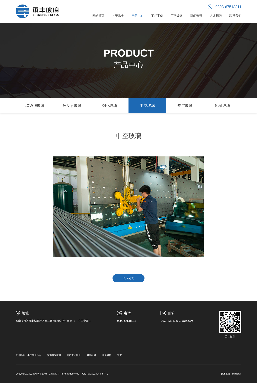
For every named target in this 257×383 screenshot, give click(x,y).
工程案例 (157, 15)
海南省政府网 (54, 355)
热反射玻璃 (72, 105)
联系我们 (235, 15)
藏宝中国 (91, 355)
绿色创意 (106, 355)
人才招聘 (216, 15)
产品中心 (138, 15)
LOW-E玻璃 (34, 105)
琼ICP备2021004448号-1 (95, 373)
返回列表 (128, 278)
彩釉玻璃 (222, 105)
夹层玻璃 (184, 105)
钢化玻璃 (109, 105)
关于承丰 (118, 15)
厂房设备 (177, 15)
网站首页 (98, 15)
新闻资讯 (196, 15)
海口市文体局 (74, 355)
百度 (119, 355)
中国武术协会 (34, 355)
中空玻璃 (147, 105)
